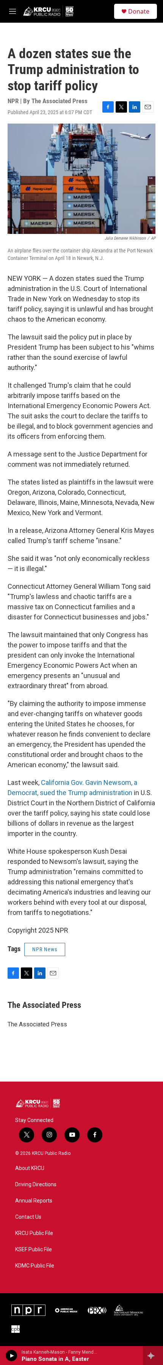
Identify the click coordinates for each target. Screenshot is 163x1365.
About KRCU (29, 1168)
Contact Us (28, 1217)
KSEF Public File (33, 1249)
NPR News (44, 949)
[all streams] (153, 1355)
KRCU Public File (34, 1233)
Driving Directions (35, 1184)
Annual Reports (33, 1201)
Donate (138, 11)
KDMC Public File (34, 1266)
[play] (11, 1355)
